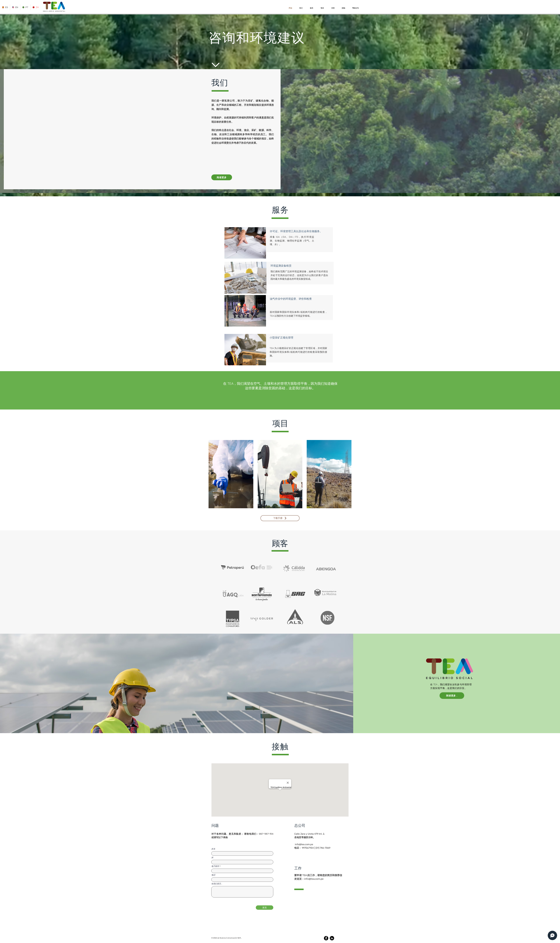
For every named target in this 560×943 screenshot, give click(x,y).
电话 (213, 875)
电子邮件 (215, 866)
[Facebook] (326, 938)
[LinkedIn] (332, 938)
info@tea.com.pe (304, 844)
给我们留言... (216, 884)
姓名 (213, 849)
